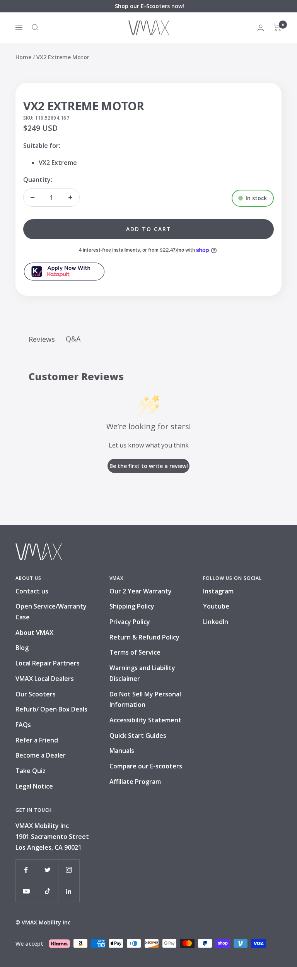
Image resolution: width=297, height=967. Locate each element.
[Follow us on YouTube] (26, 891)
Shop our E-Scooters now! (149, 6)
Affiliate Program (135, 781)
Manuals (121, 750)
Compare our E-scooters (145, 766)
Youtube (216, 606)
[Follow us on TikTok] (47, 891)
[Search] (35, 27)
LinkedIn (215, 621)
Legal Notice (34, 786)
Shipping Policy (131, 606)
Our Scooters (35, 694)
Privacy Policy (129, 621)
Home (23, 57)
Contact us (31, 591)
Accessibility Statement (145, 720)
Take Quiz (30, 770)
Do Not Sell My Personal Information (145, 699)
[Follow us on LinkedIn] (68, 891)
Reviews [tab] (42, 339)
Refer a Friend (36, 740)
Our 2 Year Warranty (140, 591)
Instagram (218, 591)
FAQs (23, 724)
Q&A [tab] (73, 338)
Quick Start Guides (137, 735)
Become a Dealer (40, 755)
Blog (22, 647)
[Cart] (277, 27)
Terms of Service (134, 652)
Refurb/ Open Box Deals (51, 709)
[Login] (260, 27)
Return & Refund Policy (144, 637)
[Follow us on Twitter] (47, 870)
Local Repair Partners (47, 663)
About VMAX (34, 632)
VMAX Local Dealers (44, 678)
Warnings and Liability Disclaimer (142, 673)
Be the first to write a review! (148, 466)
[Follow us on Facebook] (26, 870)
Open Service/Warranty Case (51, 611)
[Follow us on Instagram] (68, 870)
